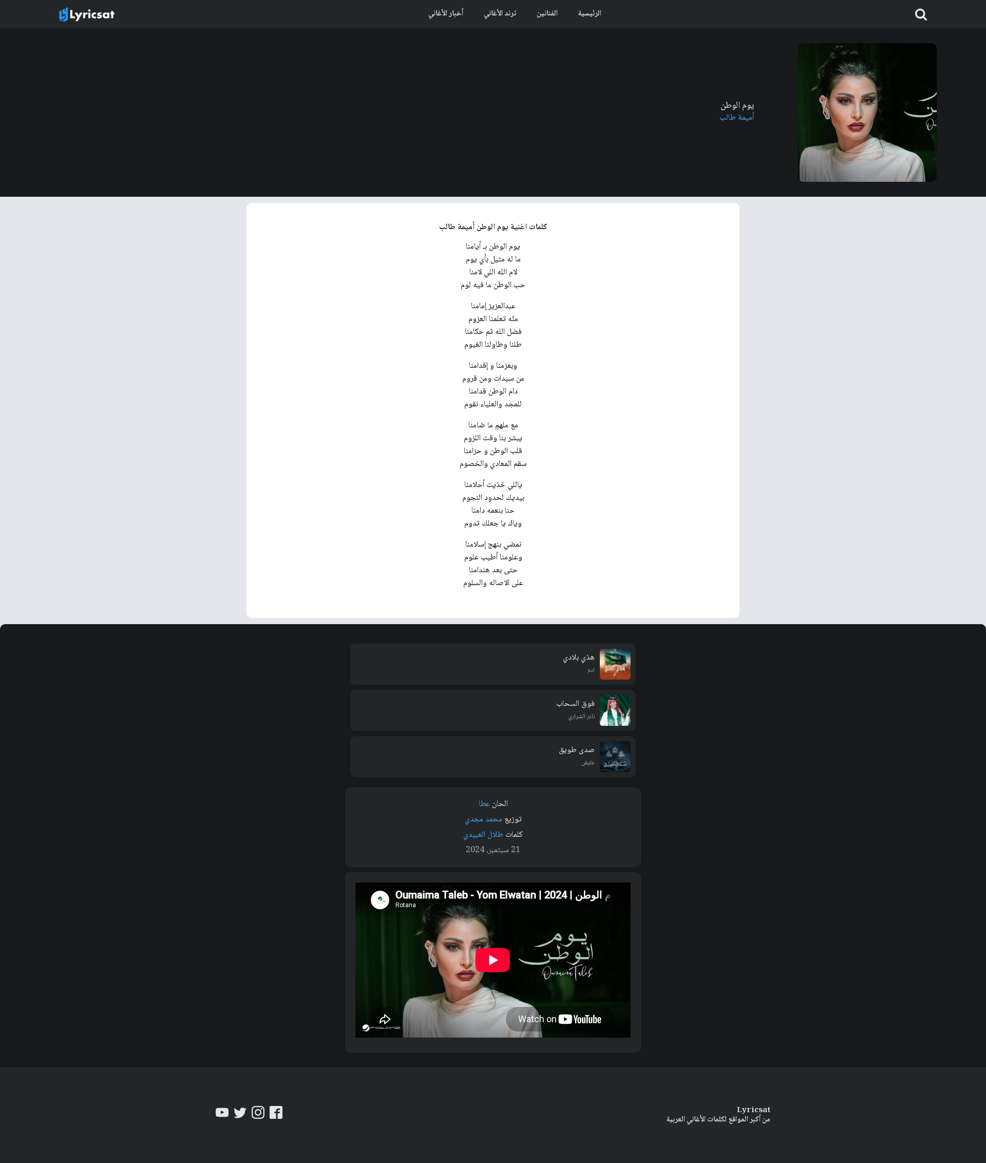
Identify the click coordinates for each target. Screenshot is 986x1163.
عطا (484, 804)
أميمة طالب (736, 118)
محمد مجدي (483, 820)
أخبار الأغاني (445, 14)
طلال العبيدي (483, 835)
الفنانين (547, 14)
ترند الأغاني (500, 14)
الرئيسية (589, 14)
